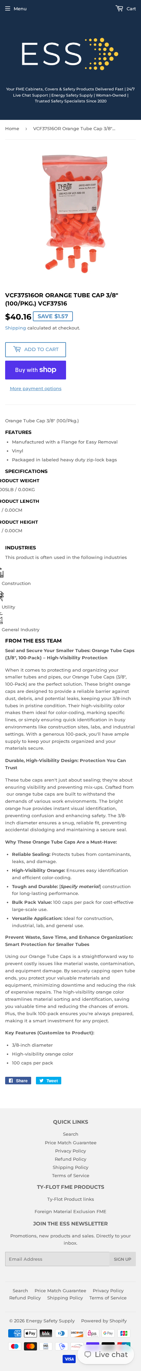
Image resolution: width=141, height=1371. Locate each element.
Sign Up (122, 1259)
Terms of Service (70, 1175)
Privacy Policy (70, 1151)
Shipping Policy (70, 1167)
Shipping (15, 328)
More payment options (36, 388)
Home (12, 128)
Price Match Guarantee (71, 1142)
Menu (20, 8)
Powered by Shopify (104, 1320)
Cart (130, 8)
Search (70, 1134)
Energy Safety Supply (50, 1320)
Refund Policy (70, 1159)
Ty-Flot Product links (70, 1199)
